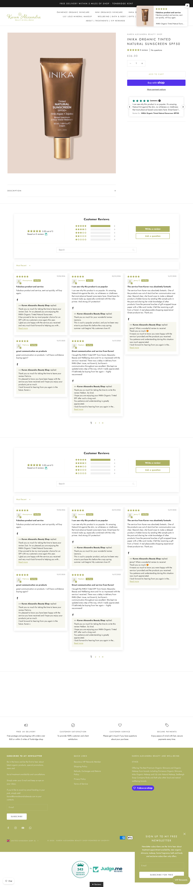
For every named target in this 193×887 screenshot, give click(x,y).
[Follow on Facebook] (8, 827)
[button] (133, 50)
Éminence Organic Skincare (73, 12)
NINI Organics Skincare (109, 12)
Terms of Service (81, 783)
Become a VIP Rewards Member (87, 761)
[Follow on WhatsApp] (30, 827)
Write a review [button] (153, 229)
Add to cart (156, 74)
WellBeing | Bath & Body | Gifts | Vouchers (123, 16)
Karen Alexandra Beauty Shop (144, 34)
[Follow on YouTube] (22, 827)
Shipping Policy (80, 766)
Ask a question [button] (153, 236)
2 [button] (95, 423)
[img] (22, 276)
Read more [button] (23, 328)
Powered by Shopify (98, 840)
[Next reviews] (183, 107)
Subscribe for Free (161, 874)
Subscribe (17, 816)
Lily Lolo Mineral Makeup (77, 16)
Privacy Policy (80, 779)
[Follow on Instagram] (15, 827)
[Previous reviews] (129, 107)
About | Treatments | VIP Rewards (105, 20)
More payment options (156, 89)
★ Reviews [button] (96, 884)
